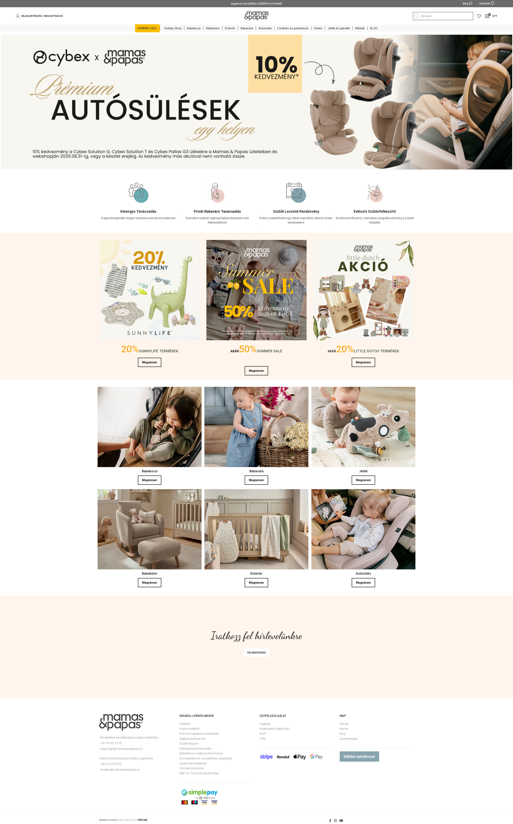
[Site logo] (256, 15)
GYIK (263, 738)
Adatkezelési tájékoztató (275, 728)
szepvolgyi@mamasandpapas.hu (121, 748)
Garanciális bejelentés (193, 763)
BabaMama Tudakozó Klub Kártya (201, 753)
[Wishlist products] (479, 16)
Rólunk (344, 723)
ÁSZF (263, 733)
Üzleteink (184, 723)
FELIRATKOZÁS (256, 652)
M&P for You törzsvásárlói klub (199, 773)
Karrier (344, 728)
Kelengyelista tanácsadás (195, 748)
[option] (138, 206)
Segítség (265, 723)
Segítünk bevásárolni (192, 738)
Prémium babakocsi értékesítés (199, 733)
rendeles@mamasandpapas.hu (120, 769)
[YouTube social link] (341, 821)
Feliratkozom (392, 805)
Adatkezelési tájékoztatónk (368, 798)
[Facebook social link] (330, 821)
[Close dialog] (503, 730)
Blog (342, 733)
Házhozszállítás (189, 728)
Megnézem (149, 362)
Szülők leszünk (188, 743)
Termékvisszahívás (191, 768)
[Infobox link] (138, 216)
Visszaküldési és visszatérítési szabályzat (205, 758)
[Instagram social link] (335, 821)
